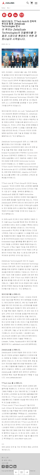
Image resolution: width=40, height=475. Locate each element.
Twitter (11, 341)
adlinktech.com (18, 344)
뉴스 (8, 8)
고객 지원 (5, 463)
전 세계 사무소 (7, 460)
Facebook (19, 341)
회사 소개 (5, 457)
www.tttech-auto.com (23, 438)
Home (3, 8)
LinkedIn (5, 341)
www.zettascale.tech (14, 377)
